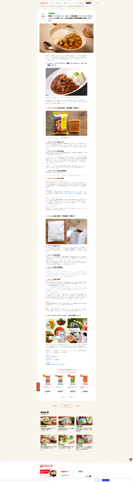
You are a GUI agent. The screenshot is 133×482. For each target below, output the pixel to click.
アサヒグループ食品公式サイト (52, 356)
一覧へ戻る (66, 405)
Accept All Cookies (106, 480)
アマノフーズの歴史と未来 (79, 3)
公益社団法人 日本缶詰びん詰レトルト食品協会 (55, 364)
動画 (64, 3)
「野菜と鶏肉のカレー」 (65, 137)
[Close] (131, 480)
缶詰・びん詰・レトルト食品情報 (52, 359)
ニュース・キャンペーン (70, 3)
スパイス (48, 6)
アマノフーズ (48, 358)
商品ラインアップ (59, 3)
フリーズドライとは (52, 3)
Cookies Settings (98, 480)
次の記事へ (78, 405)
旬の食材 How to (43, 6)
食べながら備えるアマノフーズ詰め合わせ (73, 193)
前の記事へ (55, 405)
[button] (38, 387)
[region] (66, 480)
